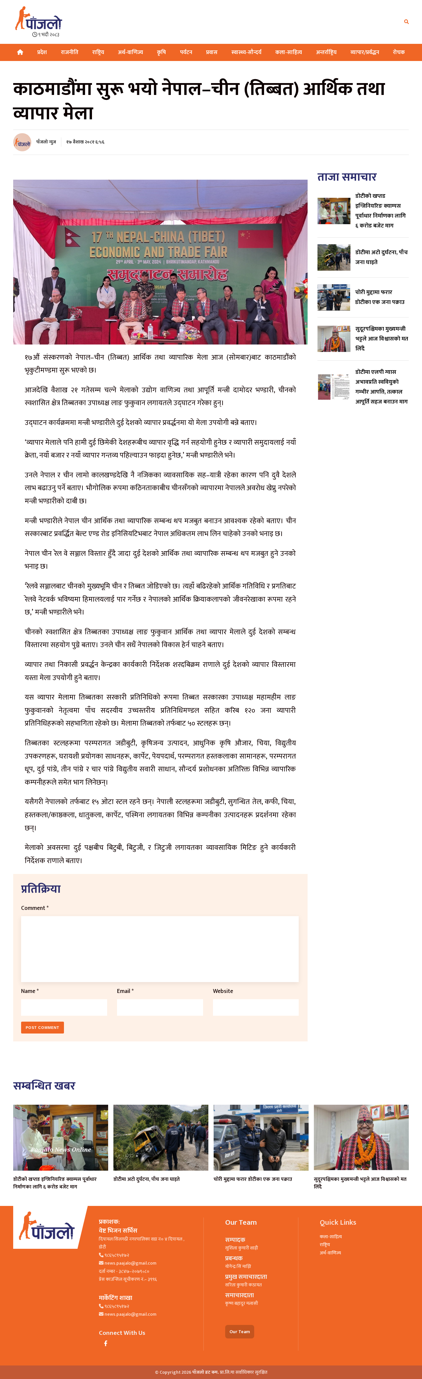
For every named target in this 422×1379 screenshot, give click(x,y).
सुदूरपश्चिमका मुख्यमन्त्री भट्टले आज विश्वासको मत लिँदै (360, 1183)
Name (30, 991)
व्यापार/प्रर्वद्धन (364, 52)
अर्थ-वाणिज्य (130, 52)
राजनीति (69, 52)
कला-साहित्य (288, 52)
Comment (34, 908)
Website (223, 991)
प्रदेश (42, 52)
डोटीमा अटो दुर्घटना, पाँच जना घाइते (146, 1179)
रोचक (399, 52)
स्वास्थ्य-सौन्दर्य (246, 52)
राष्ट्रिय (98, 52)
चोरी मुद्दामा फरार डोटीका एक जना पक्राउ (253, 1179)
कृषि (161, 52)
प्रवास (212, 52)
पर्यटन (186, 52)
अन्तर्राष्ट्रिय (326, 52)
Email (125, 991)
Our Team (239, 1331)
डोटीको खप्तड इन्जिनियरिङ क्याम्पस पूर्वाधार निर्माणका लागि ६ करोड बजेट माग (55, 1183)
